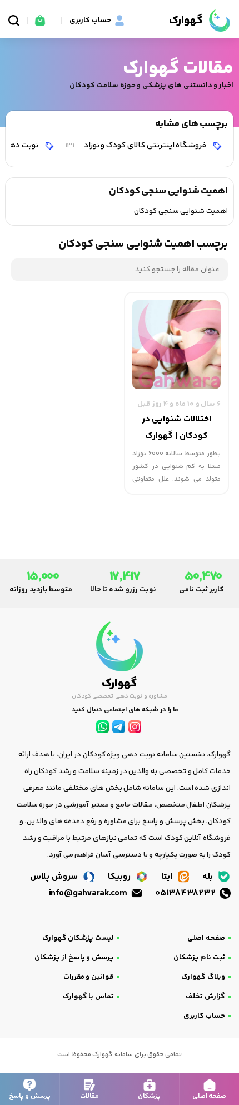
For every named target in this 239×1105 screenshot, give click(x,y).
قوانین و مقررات (88, 977)
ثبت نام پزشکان (199, 957)
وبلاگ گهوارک (203, 977)
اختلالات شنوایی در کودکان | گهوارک (176, 427)
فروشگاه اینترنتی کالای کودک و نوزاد (136, 145)
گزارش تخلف (205, 996)
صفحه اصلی (206, 938)
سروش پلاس (54, 877)
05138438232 (186, 893)
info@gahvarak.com (89, 893)
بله (208, 877)
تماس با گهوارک (88, 996)
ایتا (168, 877)
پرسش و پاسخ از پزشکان (74, 957)
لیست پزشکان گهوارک (78, 938)
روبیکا (120, 877)
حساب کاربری (204, 1016)
